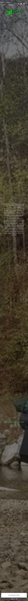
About (8, 2)
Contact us (11, 5)
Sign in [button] (13, 599)
